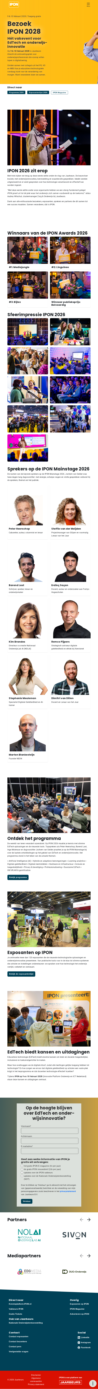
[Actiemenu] (93, 1383)
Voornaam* (26, 1126)
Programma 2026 (16, 92)
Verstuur (27, 1201)
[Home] (14, 4)
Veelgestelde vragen (18, 1352)
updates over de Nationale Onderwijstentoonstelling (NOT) (47, 1177)
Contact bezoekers (18, 1342)
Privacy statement (36, 1384)
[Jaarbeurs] (70, 1382)
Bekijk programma (18, 877)
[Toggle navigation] (88, 4)
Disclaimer (36, 1375)
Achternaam (26, 1136)
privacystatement (68, 1191)
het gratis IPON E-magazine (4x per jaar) (42, 1166)
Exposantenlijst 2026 (38, 92)
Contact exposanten (18, 1336)
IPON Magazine (59, 92)
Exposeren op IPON (79, 1304)
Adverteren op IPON (79, 1314)
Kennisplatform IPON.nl (20, 1304)
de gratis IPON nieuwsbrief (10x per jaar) (42, 1169)
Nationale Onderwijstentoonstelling (26, 1323)
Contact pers (15, 1347)
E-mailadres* (27, 1146)
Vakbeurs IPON (16, 1309)
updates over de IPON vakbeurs (38, 1173)
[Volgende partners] (89, 1219)
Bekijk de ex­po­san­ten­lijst (21, 974)
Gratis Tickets (15, 1314)
